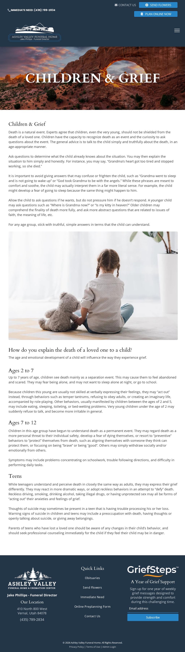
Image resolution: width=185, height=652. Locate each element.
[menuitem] (92, 578)
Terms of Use (93, 646)
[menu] (177, 30)
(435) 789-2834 (44, 10)
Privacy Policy (76, 646)
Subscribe (153, 617)
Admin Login (109, 646)
